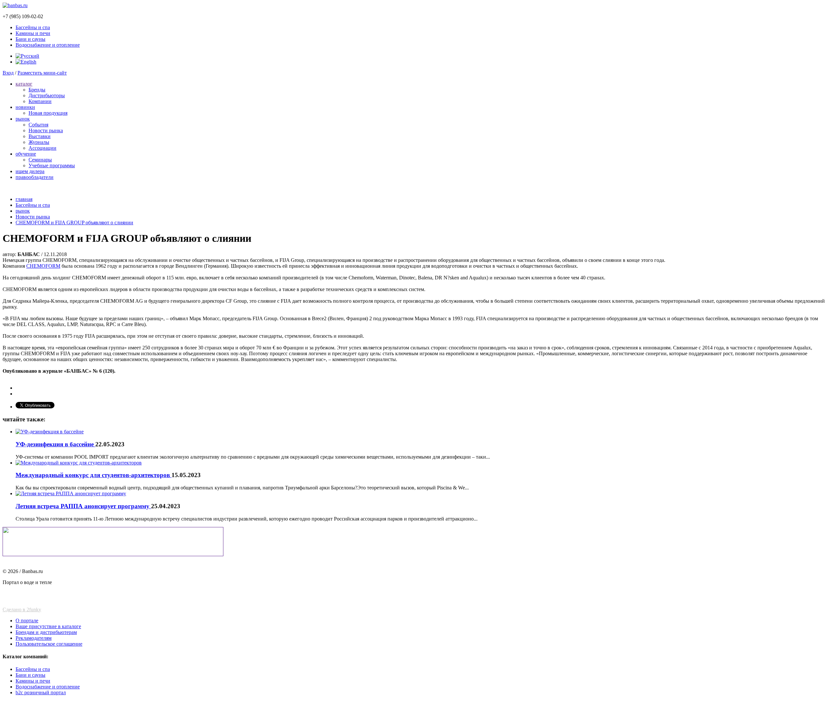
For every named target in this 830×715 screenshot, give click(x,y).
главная (24, 199)
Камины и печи (33, 33)
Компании (40, 101)
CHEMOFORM (43, 266)
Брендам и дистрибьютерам (46, 632)
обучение (26, 154)
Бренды (37, 89)
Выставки (40, 136)
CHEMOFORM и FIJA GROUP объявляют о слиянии (74, 222)
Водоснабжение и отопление (48, 45)
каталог (24, 84)
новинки (25, 107)
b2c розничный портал (41, 692)
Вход (8, 73)
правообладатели (34, 177)
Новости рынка (46, 130)
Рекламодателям (34, 638)
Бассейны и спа (33, 27)
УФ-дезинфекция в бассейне (55, 444)
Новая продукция (48, 113)
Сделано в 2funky (22, 609)
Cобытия (38, 124)
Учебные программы (52, 165)
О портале (27, 620)
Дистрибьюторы (47, 95)
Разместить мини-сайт (42, 73)
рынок (23, 119)
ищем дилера (30, 171)
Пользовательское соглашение (49, 644)
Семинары (40, 159)
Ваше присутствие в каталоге (48, 626)
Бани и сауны (30, 39)
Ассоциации (42, 148)
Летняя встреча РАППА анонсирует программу (83, 506)
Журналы (39, 142)
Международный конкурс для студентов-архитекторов (94, 475)
